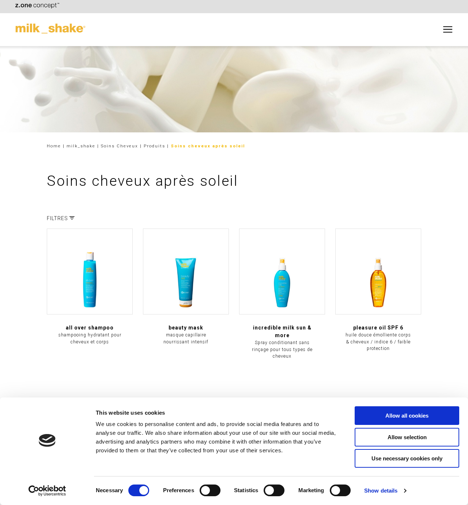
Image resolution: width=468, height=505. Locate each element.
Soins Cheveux (120, 145)
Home (54, 145)
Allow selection (407, 437)
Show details (380, 490)
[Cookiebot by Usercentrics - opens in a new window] (47, 490)
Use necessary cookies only (406, 458)
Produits (155, 145)
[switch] (210, 490)
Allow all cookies (407, 415)
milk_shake (82, 145)
